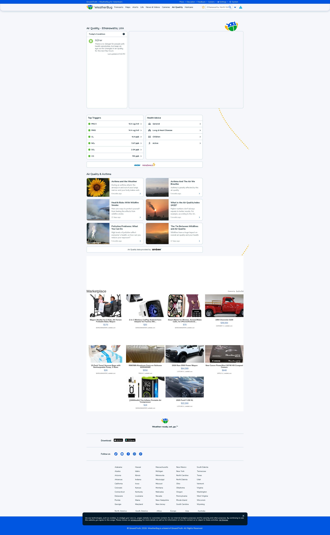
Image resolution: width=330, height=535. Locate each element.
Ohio (178, 483)
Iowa (137, 483)
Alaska (117, 471)
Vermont (200, 483)
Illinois (137, 475)
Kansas (138, 488)
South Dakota (202, 467)
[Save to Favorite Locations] (203, 7)
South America (141, 511)
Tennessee (201, 471)
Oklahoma (180, 488)
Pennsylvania (181, 496)
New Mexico (181, 467)
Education (191, 2)
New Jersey (160, 504)
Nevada (159, 496)
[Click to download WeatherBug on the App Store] (118, 440)
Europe (173, 511)
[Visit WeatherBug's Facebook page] (128, 453)
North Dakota (181, 479)
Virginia (200, 488)
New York (180, 471)
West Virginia (202, 496)
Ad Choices (223, 520)
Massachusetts (162, 467)
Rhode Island (181, 500)
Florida (117, 500)
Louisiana (139, 496)
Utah (199, 479)
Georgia (118, 504)
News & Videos (153, 7)
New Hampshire (162, 500)
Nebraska (160, 492)
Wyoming (201, 504)
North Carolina (182, 475)
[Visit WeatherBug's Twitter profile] (115, 453)
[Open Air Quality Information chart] (123, 34)
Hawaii (138, 467)
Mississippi (160, 479)
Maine (137, 500)
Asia (187, 511)
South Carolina (182, 504)
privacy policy (136, 520)
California (119, 483)
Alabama (118, 467)
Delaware (119, 496)
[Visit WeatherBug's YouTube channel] (122, 453)
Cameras (166, 7)
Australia (201, 511)
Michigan (159, 471)
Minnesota (160, 475)
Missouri (159, 483)
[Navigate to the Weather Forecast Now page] (99, 7)
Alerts (135, 7)
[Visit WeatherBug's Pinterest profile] (140, 453)
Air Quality (177, 7)
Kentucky (139, 492)
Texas (199, 475)
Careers (211, 2)
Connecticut (120, 492)
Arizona (118, 475)
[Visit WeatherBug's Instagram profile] (134, 453)
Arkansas (118, 479)
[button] (243, 516)
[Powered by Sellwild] (240, 291)
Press (182, 2)
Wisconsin (201, 500)
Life (142, 7)
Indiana (138, 479)
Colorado (118, 488)
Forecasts (118, 7)
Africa (159, 511)
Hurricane (189, 7)
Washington (202, 492)
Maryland (139, 504)
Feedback (201, 2)
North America (121, 511)
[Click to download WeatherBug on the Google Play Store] (130, 440)
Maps (127, 7)
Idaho (137, 471)
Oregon (179, 492)
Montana (159, 488)
